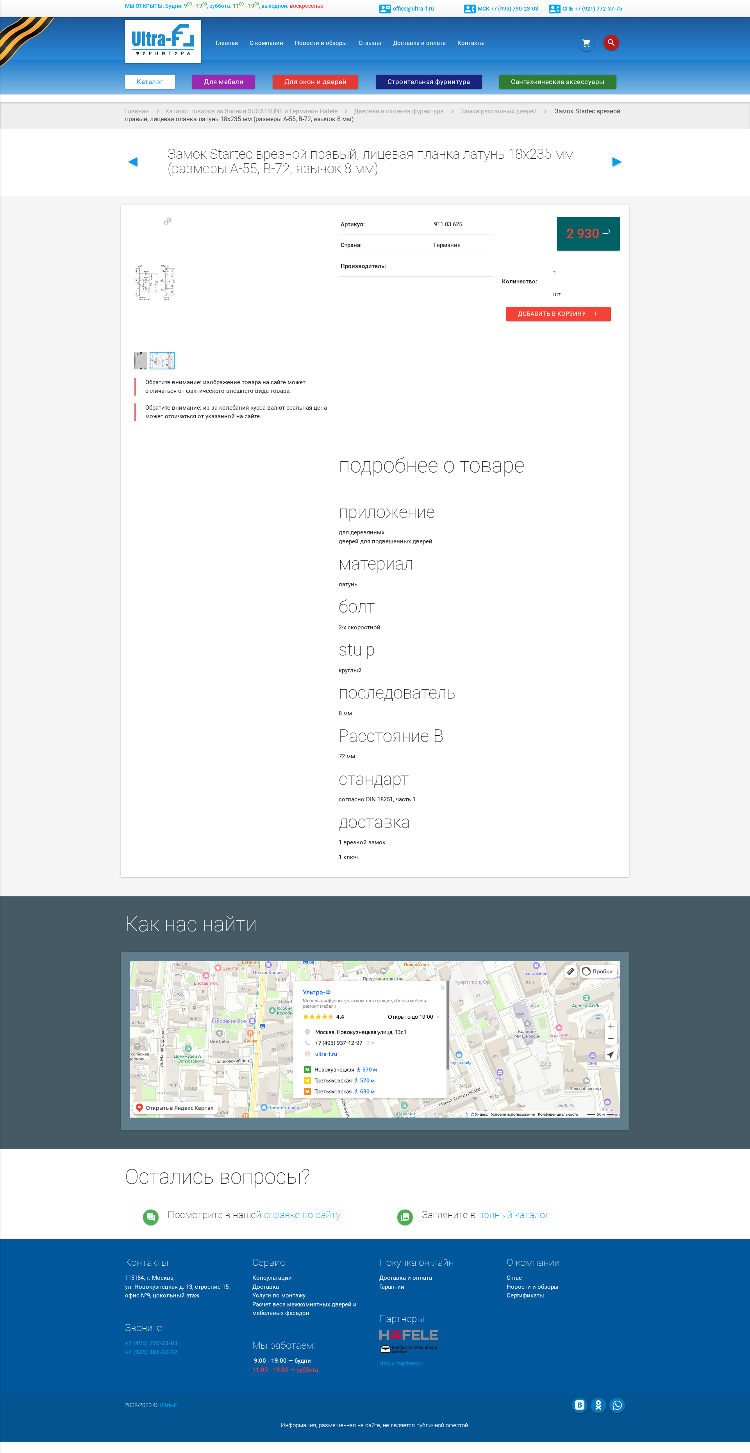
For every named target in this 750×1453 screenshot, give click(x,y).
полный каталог (514, 1214)
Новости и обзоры (321, 43)
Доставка (265, 1286)
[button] (167, 221)
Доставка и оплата (419, 43)
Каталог (150, 82)
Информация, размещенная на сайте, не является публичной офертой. (375, 1425)
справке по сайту (302, 1214)
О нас (514, 1277)
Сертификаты (525, 1295)
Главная (227, 43)
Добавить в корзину (558, 314)
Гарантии (391, 1286)
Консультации (272, 1277)
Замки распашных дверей (498, 111)
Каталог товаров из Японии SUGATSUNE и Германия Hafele (251, 111)
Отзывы (370, 43)
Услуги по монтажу (278, 1295)
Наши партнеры (401, 1363)
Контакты (471, 43)
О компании (266, 43)
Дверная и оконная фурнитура (399, 111)
